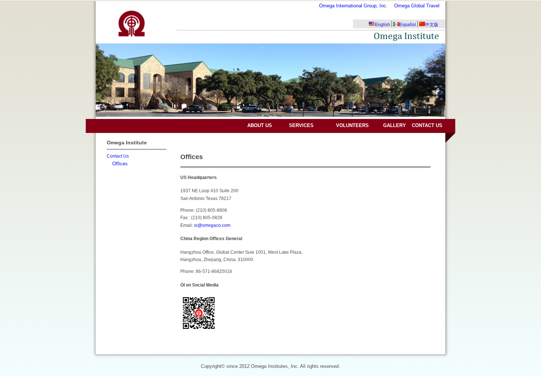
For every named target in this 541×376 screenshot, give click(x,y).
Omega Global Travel (416, 5)
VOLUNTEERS (352, 125)
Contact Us (118, 156)
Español (407, 24)
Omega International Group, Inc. (353, 5)
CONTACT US (427, 125)
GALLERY (394, 125)
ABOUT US (259, 125)
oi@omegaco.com (212, 225)
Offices (120, 163)
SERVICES (301, 125)
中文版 (431, 24)
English (382, 24)
